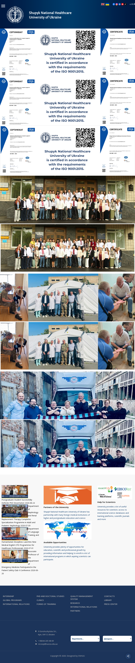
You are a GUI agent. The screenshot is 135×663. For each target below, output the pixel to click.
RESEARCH (75, 603)
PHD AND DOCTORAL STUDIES (50, 596)
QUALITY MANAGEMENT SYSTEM (81, 597)
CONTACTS (109, 596)
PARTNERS (75, 611)
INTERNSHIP (8, 596)
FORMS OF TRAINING (46, 604)
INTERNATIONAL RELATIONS (16, 604)
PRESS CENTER (110, 604)
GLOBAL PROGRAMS (12, 600)
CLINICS (40, 600)
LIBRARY (108, 600)
